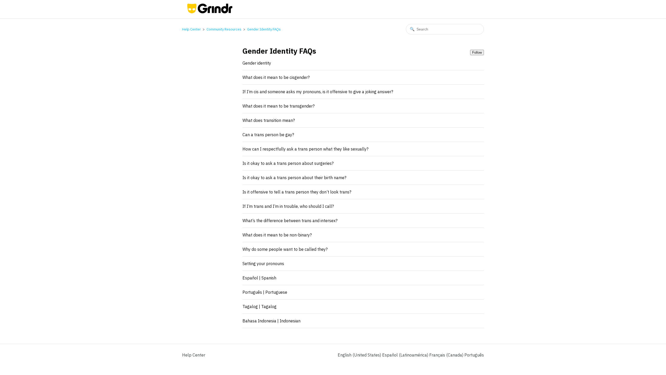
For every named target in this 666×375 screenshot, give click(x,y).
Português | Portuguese (264, 292)
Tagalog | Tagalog (259, 306)
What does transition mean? (268, 120)
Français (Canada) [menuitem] (446, 355)
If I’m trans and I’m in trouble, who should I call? (288, 206)
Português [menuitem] (474, 355)
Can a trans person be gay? (268, 134)
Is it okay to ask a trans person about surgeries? (288, 163)
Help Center (191, 29)
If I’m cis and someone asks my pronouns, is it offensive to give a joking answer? (317, 91)
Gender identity (256, 63)
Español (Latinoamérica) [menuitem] (405, 355)
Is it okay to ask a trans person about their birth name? (294, 177)
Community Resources (224, 29)
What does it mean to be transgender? (278, 106)
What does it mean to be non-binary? (277, 235)
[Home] (209, 11)
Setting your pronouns (263, 263)
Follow (477, 52)
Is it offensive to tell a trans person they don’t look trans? (296, 192)
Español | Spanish (259, 277)
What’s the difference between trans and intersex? (289, 220)
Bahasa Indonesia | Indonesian (271, 320)
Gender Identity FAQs (264, 29)
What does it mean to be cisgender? (276, 77)
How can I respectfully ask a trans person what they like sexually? (305, 149)
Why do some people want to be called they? (285, 249)
